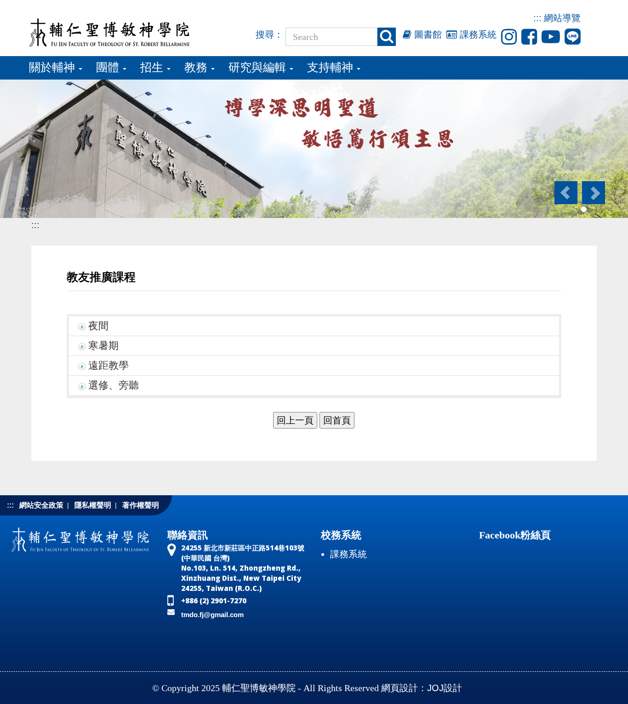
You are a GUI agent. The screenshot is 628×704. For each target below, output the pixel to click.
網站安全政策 (41, 505)
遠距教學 (108, 365)
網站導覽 (562, 18)
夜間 (98, 326)
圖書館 (426, 34)
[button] (565, 192)
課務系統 (477, 34)
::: (537, 18)
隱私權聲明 (92, 505)
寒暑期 (103, 345)
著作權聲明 (140, 505)
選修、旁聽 (113, 385)
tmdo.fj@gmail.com (212, 614)
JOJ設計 (444, 688)
